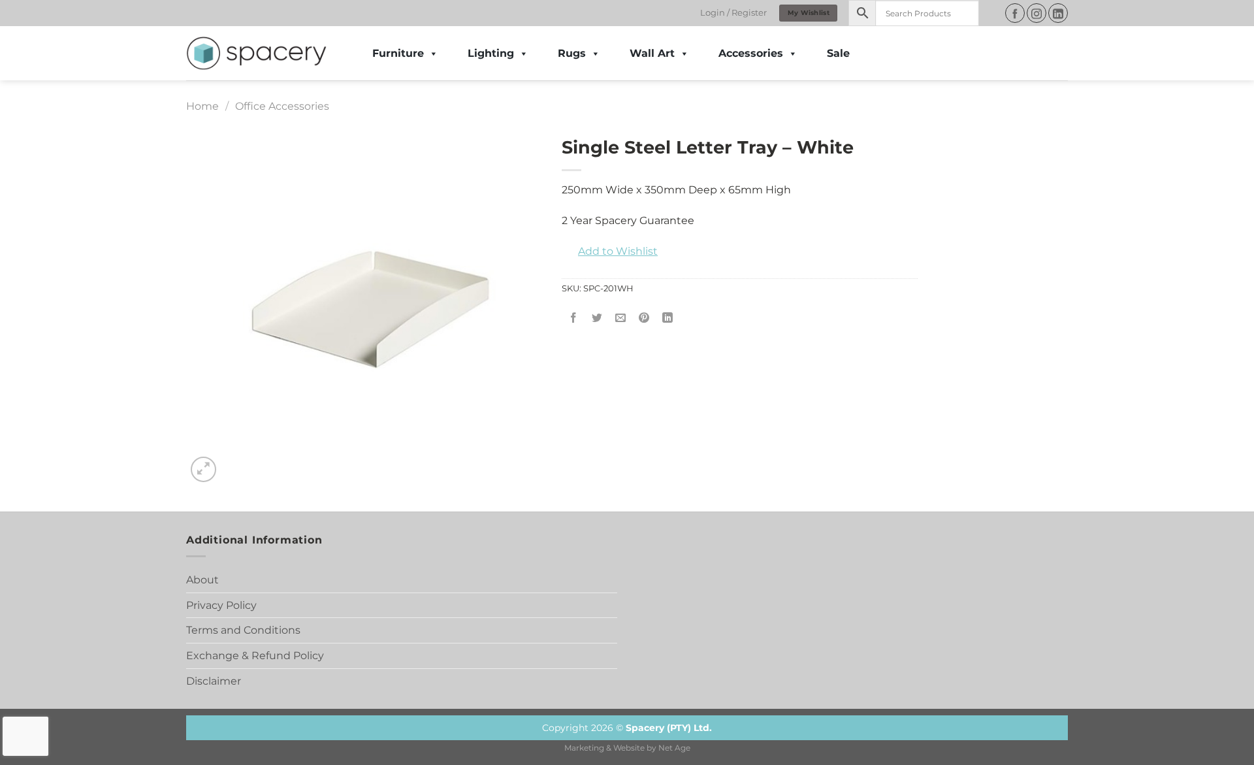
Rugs (572, 53)
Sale (838, 53)
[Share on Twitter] (597, 318)
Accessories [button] (750, 53)
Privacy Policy (221, 605)
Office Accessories (282, 106)
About (202, 580)
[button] (610, 251)
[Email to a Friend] (621, 318)
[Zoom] (203, 469)
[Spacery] (256, 53)
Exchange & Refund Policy (255, 655)
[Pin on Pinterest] (644, 318)
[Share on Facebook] (574, 318)
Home (202, 106)
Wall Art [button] (652, 53)
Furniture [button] (398, 53)
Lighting (491, 53)
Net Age (674, 748)
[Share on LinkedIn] (668, 318)
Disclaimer (213, 681)
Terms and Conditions (243, 630)
